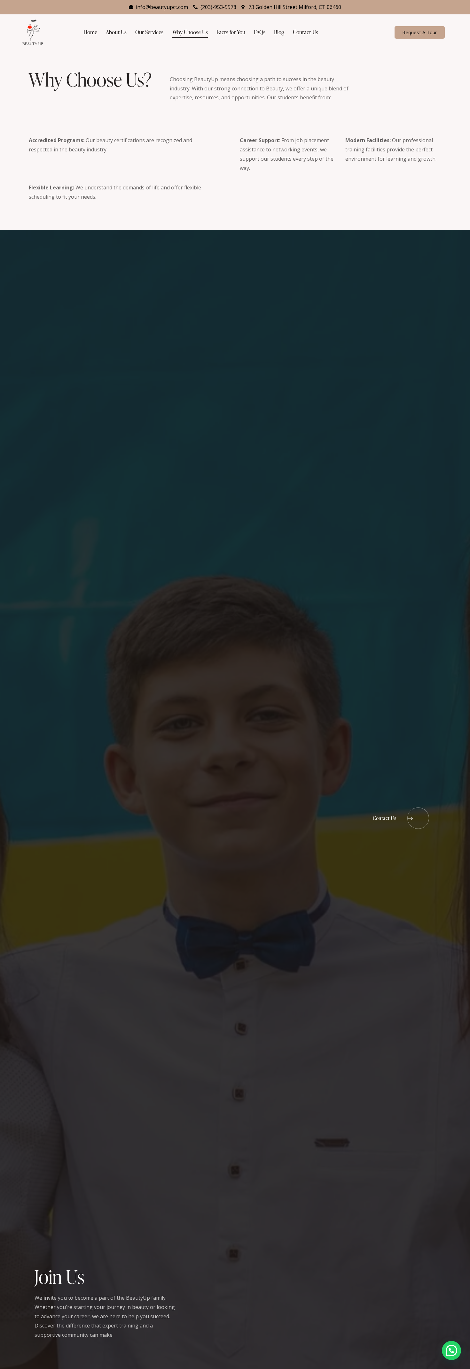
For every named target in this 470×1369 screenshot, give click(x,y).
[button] (451, 1350)
